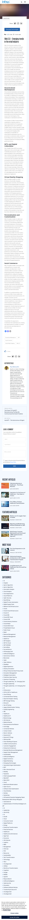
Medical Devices (7, 722)
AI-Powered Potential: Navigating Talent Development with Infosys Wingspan (13, 798)
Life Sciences (6, 720)
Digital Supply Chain (8, 604)
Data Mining (6, 600)
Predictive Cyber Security (10, 677)
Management (7, 846)
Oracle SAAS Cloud (8, 626)
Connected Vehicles (8, 728)
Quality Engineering (8, 709)
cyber (5, 660)
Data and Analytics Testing (10, 698)
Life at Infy (6, 812)
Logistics (5, 842)
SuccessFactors (7, 649)
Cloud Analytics (7, 591)
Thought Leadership (8, 683)
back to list (6, 18)
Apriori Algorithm (8, 585)
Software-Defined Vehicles (10, 887)
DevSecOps (6, 795)
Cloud (5, 782)
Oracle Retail (6, 623)
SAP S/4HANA (7, 645)
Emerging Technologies (12, 29)
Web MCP (6, 778)
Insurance (6, 838)
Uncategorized (7, 864)
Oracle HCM (6, 619)
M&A (4, 844)
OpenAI (5, 876)
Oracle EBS (6, 615)
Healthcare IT (7, 716)
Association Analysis (8, 589)
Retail (4, 632)
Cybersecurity (7, 883)
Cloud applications (8, 593)
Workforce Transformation (10, 868)
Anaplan (5, 583)
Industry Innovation (8, 668)
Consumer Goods (8, 821)
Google (5, 872)
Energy (5, 825)
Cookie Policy (7, 910)
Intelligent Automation (9, 675)
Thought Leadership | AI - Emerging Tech (14, 686)
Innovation (6, 885)
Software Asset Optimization (11, 789)
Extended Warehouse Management (12, 750)
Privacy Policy (13, 462)
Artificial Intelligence (8, 653)
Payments (6, 774)
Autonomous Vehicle (9, 656)
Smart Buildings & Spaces (10, 741)
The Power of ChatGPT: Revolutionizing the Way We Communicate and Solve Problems (14, 411)
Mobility (5, 771)
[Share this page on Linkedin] (21, 23)
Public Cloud (6, 630)
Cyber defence (7, 662)
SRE (4, 711)
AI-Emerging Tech (8, 651)
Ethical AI (5, 703)
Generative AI (7, 801)
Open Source (6, 786)
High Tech (6, 836)
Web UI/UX (6, 780)
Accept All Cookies (14, 917)
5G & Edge (6, 726)
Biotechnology (7, 718)
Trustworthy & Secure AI (9, 889)
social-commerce (8, 340)
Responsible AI (7, 879)
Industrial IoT (7, 735)
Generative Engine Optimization (12, 765)
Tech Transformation (9, 857)
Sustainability (7, 754)
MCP (4, 767)
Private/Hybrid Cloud (9, 628)
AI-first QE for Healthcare (10, 692)
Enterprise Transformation (10, 827)
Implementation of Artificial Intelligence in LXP (14, 805)
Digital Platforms (8, 823)
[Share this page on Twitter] (15, 23)
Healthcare (6, 713)
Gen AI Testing (7, 705)
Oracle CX (6, 613)
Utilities (5, 866)
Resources (6, 853)
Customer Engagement (9, 746)
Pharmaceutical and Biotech (11, 724)
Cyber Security (7, 598)
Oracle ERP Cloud (8, 617)
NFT (19, 337)
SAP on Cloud (7, 643)
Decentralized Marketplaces (10, 337)
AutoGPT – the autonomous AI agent (14, 419)
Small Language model (9, 776)
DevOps (5, 793)
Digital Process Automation (10, 602)
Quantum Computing (9, 679)
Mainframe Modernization (10, 784)
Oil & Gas (5, 849)
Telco (4, 861)
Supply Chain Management (10, 752)
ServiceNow (6, 647)
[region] (14, 909)
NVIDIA (5, 874)
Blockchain (6, 658)
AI (4, 581)
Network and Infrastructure (10, 606)
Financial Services (8, 829)
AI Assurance (6, 690)
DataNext (6, 664)
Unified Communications (10, 744)
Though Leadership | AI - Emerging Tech (14, 681)
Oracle (5, 608)
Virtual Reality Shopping (9, 343)
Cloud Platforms (7, 596)
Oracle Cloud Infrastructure (10, 611)
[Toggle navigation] (25, 2)
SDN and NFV (7, 739)
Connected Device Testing (10, 696)
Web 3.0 (18, 343)
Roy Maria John (14, 367)
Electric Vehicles (7, 733)
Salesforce (6, 638)
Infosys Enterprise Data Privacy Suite (13, 671)
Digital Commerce (8, 759)
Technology (6, 859)
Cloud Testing (7, 694)
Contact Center (7, 731)
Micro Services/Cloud (9, 769)
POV (4, 851)
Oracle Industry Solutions (10, 621)
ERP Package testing (8, 701)
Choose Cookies (14, 913)
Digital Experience (8, 666)
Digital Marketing (8, 761)
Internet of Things (8, 737)
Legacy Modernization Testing (11, 707)
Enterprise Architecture (9, 748)
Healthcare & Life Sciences (10, 834)
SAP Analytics (7, 641)
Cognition (6, 870)
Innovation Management (10, 673)
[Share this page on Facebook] (18, 23)
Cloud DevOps (7, 791)
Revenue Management (9, 634)
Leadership (6, 810)
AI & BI (5, 816)
